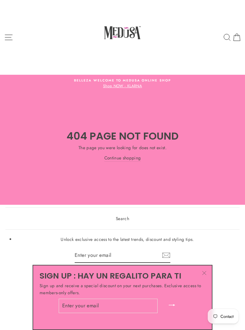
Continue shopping (122, 158)
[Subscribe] (166, 255)
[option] (122, 83)
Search (122, 218)
